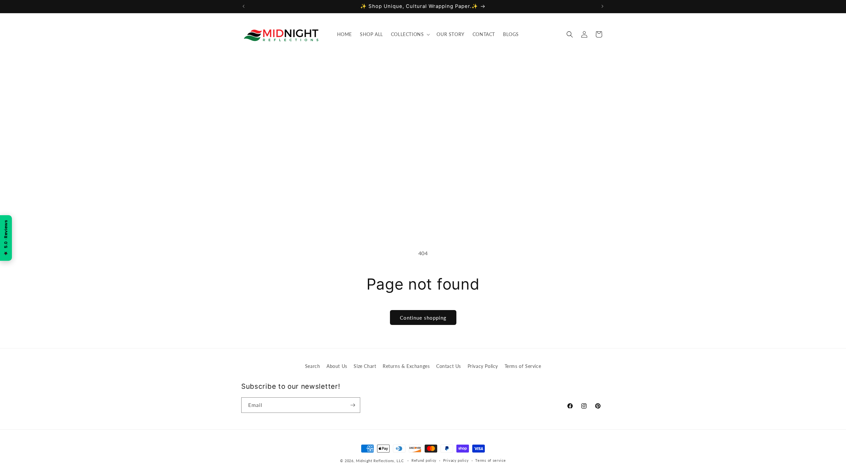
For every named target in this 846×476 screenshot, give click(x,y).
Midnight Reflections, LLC (380, 460)
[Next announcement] (602, 6)
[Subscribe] (352, 405)
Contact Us (448, 366)
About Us (337, 366)
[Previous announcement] (243, 6)
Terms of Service (523, 366)
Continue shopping (423, 318)
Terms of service (490, 460)
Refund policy (424, 460)
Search (312, 366)
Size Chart (365, 366)
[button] (410, 34)
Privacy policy (456, 460)
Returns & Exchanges (406, 366)
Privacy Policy (483, 366)
